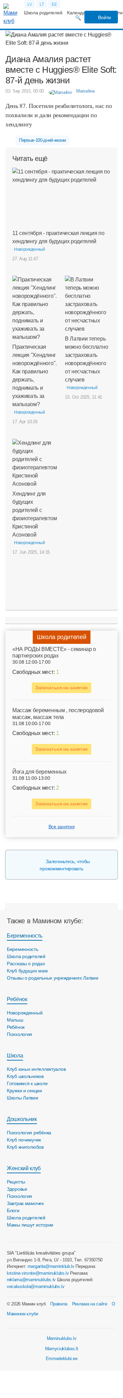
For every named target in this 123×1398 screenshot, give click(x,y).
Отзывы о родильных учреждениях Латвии (52, 978)
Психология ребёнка (29, 1132)
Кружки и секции (24, 1090)
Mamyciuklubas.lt (61, 1348)
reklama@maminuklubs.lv (31, 1279)
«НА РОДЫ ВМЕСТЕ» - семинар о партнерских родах (54, 652)
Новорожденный (24, 1012)
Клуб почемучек (24, 1140)
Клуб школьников (25, 1076)
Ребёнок (17, 999)
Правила (58, 1303)
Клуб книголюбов (25, 1147)
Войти (104, 17)
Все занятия (61, 826)
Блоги (13, 1210)
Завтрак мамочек (25, 1203)
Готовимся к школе (27, 1083)
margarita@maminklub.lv (51, 1266)
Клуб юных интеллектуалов (36, 1069)
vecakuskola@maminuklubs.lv (36, 1286)
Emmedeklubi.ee (62, 1358)
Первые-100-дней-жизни (42, 140)
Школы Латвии (22, 1098)
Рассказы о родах (26, 963)
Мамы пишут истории (30, 1225)
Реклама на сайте (89, 1303)
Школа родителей (43, 12)
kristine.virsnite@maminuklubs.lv (38, 1273)
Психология (19, 1034)
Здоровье (17, 1189)
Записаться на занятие (61, 687)
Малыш (15, 1020)
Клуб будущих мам (27, 970)
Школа (15, 1055)
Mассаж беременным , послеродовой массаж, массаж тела (58, 713)
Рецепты (16, 1182)
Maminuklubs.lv (62, 1338)
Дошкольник (22, 1119)
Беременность (24, 936)
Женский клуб (24, 1168)
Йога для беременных (39, 772)
